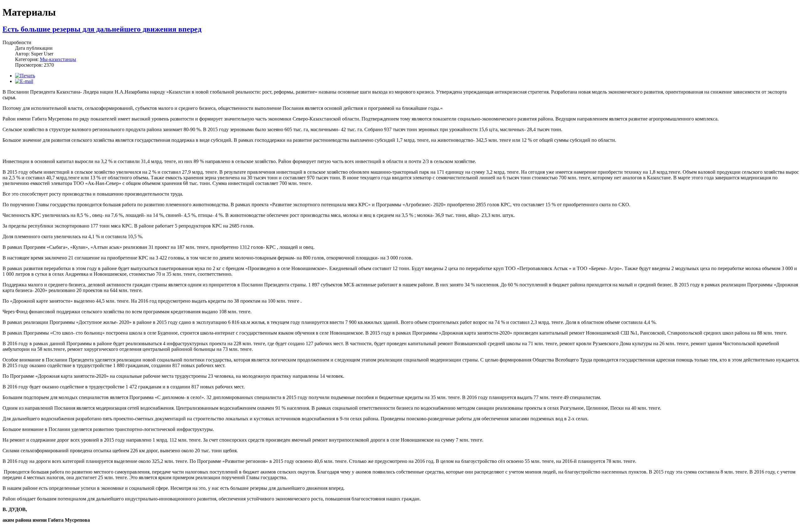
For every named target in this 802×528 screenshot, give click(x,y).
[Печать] (25, 75)
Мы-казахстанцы (58, 59)
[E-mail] (24, 81)
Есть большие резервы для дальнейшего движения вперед (102, 29)
